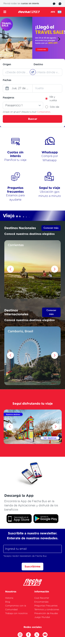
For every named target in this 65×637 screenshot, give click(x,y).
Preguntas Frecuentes (46, 605)
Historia (9, 598)
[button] (59, 39)
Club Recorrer (41, 598)
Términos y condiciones (46, 609)
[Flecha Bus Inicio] (29, 12)
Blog (7, 601)
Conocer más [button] (51, 228)
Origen (7, 64)
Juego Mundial (42, 617)
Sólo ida (54, 106)
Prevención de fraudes (46, 613)
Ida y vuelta (53, 98)
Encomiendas (41, 601)
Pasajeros (8, 97)
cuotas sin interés (30, 3)
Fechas (7, 80)
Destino (38, 64)
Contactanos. (44, 112)
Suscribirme (32, 566)
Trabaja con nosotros (16, 613)
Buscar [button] (32, 118)
